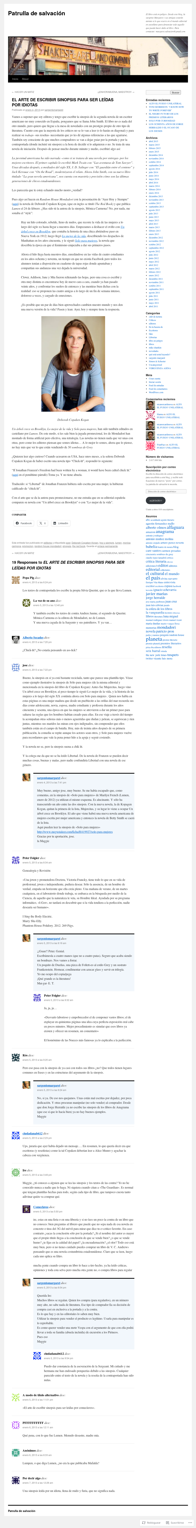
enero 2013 (154, 234)
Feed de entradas (156, 385)
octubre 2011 (155, 285)
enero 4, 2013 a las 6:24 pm (37, 582)
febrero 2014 (155, 189)
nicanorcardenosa (165, 404)
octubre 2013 (155, 203)
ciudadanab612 (32, 1133)
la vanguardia (155, 612)
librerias (176, 612)
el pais (153, 577)
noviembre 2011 (156, 282)
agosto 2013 (154, 209)
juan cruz (171, 601)
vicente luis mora (163, 658)
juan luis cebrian (154, 605)
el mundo (172, 573)
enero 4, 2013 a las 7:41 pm (51, 782)
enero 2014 (154, 192)
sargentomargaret (54, 109)
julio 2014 (153, 172)
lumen (118, 542)
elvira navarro (169, 578)
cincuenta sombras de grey (159, 554)
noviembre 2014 (156, 158)
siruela (164, 651)
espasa (168, 586)
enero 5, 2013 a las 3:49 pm (37, 1174)
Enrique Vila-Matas (154, 582)
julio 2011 (153, 295)
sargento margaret (157, 357)
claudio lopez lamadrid (156, 557)
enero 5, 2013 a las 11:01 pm (38, 1399)
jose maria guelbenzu (155, 601)
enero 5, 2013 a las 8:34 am (37, 862)
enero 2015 (154, 151)
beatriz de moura (165, 547)
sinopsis (67, 546)
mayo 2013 (154, 220)
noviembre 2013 (156, 199)
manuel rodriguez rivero (157, 619)
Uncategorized (155, 364)
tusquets (173, 654)
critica (170, 557)
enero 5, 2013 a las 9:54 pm (58, 1358)
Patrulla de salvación (36, 13)
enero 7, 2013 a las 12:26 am (38, 1482)
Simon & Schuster (157, 361)
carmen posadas (171, 550)
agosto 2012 (154, 251)
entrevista (169, 582)
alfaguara (175, 527)
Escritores (153, 330)
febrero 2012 (155, 271)
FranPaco (161, 444)
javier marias (157, 593)
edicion (170, 561)
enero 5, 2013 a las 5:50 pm (47, 1211)
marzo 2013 (154, 227)
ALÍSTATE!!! (155, 500)
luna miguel (170, 616)
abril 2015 (153, 141)
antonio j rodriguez (154, 535)
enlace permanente (107, 546)
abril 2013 (153, 223)
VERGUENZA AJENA (160, 368)
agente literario (167, 519)
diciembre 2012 (156, 237)
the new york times (156, 655)
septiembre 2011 (156, 289)
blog (176, 547)
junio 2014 (154, 175)
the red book (78, 546)
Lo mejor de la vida (74, 236)
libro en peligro (156, 340)
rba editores (156, 647)
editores (48, 542)
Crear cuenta (154, 378)
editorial (153, 569)
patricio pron (165, 631)
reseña (167, 646)
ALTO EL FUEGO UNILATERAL (165, 103)
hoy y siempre (107, 542)
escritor (150, 586)
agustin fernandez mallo (160, 523)
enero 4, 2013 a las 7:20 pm (37, 642)
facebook (177, 586)
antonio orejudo (153, 542)
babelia (151, 546)
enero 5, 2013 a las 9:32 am (58, 1000)
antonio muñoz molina (159, 539)
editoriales (165, 569)
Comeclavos (40, 1207)
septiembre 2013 (156, 206)
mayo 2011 (154, 302)
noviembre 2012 (156, 240)
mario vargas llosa (170, 623)
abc (148, 519)
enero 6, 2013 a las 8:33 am (37, 1455)
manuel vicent (175, 620)
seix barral (153, 651)
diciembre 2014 (156, 154)
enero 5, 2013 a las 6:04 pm (51, 1287)
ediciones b (152, 566)
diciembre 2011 (156, 278)
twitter (149, 658)
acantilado (155, 519)
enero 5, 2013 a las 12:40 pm (48, 605)
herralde (149, 590)
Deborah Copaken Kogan (85, 542)
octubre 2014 (155, 161)
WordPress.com (156, 392)
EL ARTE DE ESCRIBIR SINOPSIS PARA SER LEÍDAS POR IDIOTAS (63, 102)
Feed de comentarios (158, 388)
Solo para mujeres (86, 240)
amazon (150, 532)
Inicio (15, 79)
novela (151, 631)
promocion (27, 546)
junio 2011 (154, 299)
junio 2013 (154, 216)
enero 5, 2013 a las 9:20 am (37, 1059)
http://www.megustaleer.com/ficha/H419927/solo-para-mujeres (75, 832)
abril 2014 (153, 182)
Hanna (160, 414)
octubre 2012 (155, 244)
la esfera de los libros (159, 609)
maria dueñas (153, 623)
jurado (167, 605)
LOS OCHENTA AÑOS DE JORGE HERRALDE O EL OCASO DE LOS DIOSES (166, 127)
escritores (159, 586)
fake (151, 333)
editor (163, 565)
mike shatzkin (155, 347)
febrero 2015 (155, 148)
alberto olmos (156, 527)
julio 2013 (153, 213)
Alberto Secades (33, 637)
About (25, 79)
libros (151, 344)
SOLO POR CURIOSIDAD (162, 120)
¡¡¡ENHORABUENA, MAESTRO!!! (116, 91)
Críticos (152, 319)
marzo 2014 (154, 185)
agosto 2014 (154, 168)
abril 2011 (153, 306)
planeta (154, 638)
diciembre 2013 (156, 196)
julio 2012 (153, 254)
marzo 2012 (154, 268)
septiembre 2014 (156, 165)
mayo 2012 (154, 261)
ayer (68, 542)
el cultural (155, 573)
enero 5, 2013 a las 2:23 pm (37, 1137)
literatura (158, 616)
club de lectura (155, 316)
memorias (151, 627)
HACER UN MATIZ (23, 91)
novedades (153, 350)
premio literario (170, 639)
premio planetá (153, 643)
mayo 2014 (154, 179)
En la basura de (156, 326)
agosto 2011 (154, 292)
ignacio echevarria (164, 589)
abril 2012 (153, 264)
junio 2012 (154, 258)
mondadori (166, 627)
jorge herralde (155, 597)
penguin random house (172, 635)
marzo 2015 (154, 144)
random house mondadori (47, 546)
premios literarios (171, 643)
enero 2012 (154, 275)
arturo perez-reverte (172, 542)
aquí (15, 204)
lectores (168, 612)
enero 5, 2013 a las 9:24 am (51, 1090)
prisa (148, 647)
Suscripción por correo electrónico (161, 468)
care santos (153, 550)
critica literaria (156, 561)
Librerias (153, 337)
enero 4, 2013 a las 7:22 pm (37, 669)
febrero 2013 (155, 230)
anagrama (165, 531)
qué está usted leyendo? (159, 354)
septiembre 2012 (156, 247)
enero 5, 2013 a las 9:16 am (51, 943)
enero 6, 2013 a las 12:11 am (38, 1427)
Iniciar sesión (155, 381)
